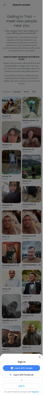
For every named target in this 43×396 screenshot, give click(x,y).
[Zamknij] (39, 357)
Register (35, 392)
